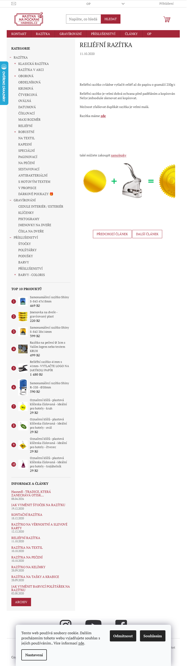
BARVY (23, 262)
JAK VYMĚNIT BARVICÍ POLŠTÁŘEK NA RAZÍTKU (40, 588)
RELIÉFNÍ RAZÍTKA (25, 537)
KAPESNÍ (25, 144)
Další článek (147, 234)
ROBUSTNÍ (26, 132)
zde (81, 643)
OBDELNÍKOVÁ (29, 82)
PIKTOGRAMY (28, 219)
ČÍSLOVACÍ (26, 113)
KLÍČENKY (26, 212)
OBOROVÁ (26, 76)
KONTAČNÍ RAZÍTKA (26, 514)
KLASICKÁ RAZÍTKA (33, 63)
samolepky (118, 155)
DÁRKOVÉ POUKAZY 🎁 (35, 194)
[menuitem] (19, 34)
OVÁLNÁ (24, 100)
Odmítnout (123, 635)
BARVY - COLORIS (31, 275)
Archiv (21, 602)
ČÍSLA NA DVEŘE (31, 231)
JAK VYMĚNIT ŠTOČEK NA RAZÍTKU (38, 505)
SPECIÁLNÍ (26, 150)
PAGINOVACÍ (27, 157)
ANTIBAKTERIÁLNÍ (33, 175)
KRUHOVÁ (25, 88)
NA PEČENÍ (26, 163)
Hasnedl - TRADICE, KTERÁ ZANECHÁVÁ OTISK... (31, 493)
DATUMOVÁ (27, 107)
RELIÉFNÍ (25, 126)
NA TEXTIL (26, 138)
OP (88, 4)
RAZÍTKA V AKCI (31, 69)
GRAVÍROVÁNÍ (25, 200)
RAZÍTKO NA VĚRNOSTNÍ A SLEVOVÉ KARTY (39, 526)
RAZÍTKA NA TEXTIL (27, 547)
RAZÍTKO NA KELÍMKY (28, 567)
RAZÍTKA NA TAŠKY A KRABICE (35, 576)
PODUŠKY (25, 256)
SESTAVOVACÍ (28, 169)
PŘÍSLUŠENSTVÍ (26, 237)
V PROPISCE (27, 188)
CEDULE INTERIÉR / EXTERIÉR (40, 206)
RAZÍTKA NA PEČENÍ (27, 557)
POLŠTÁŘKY (27, 250)
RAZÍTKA (21, 57)
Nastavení (34, 654)
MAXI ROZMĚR (29, 119)
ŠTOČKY (24, 243)
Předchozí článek (112, 234)
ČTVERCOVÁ (27, 94)
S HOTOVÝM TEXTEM (34, 181)
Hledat (110, 19)
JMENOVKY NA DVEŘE (34, 225)
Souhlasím (152, 635)
